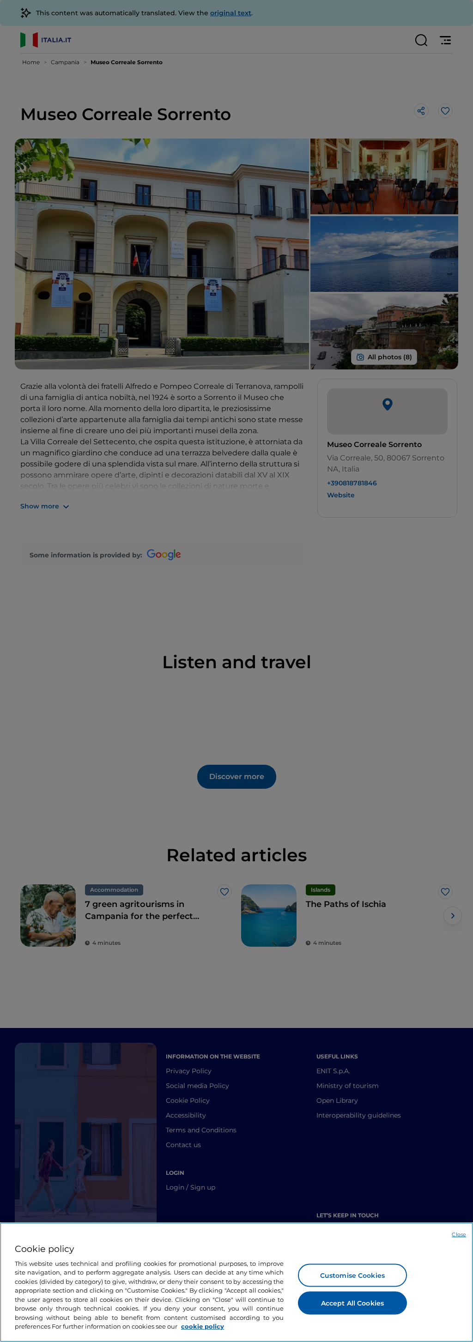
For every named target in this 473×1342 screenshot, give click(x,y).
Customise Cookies (352, 1275)
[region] (236, 1282)
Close (459, 1234)
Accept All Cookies (352, 1303)
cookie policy (202, 1326)
